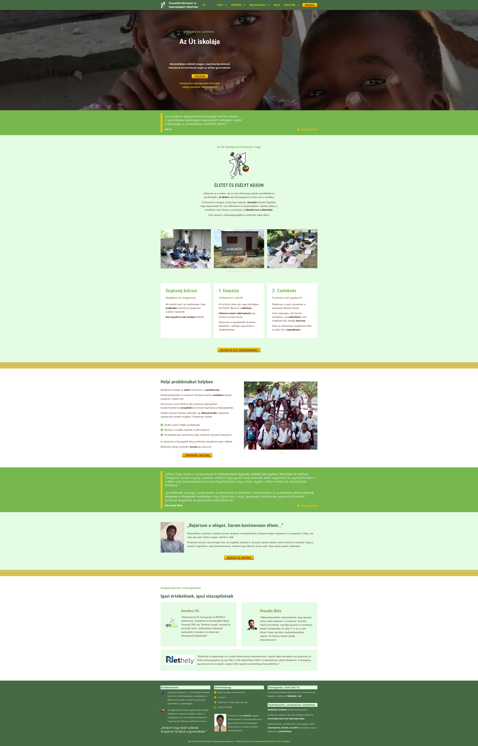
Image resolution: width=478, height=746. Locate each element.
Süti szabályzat (284, 741)
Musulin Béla (270, 610)
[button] (204, 5)
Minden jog (240, 741)
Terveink (290, 4)
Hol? (220, 4)
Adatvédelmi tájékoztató (265, 741)
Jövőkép (236, 4)
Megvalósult (257, 4)
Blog (277, 4)
